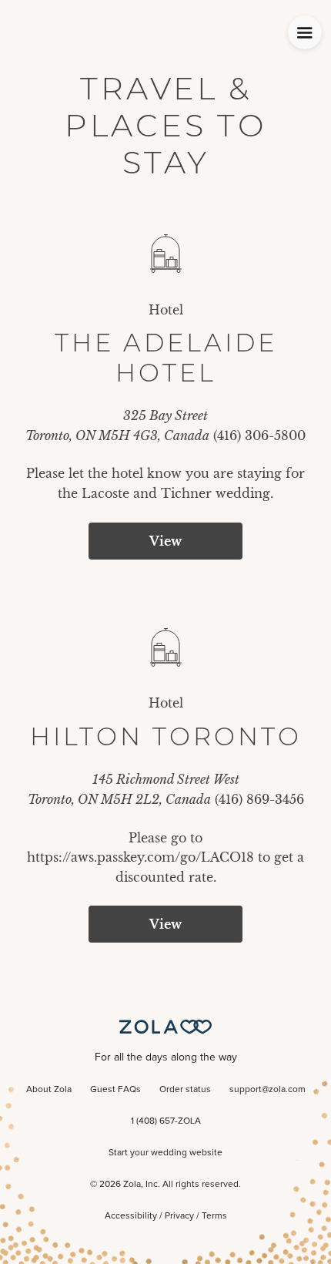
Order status (185, 1089)
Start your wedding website (165, 1153)
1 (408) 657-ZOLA (166, 1121)
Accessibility (131, 1216)
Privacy (179, 1216)
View (165, 541)
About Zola (49, 1089)
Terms (214, 1216)
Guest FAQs (115, 1089)
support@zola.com (267, 1089)
